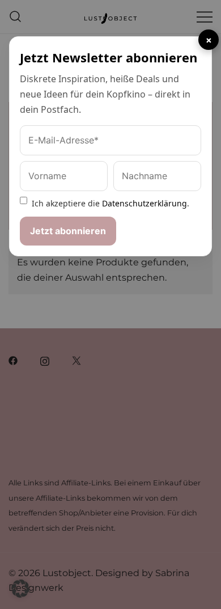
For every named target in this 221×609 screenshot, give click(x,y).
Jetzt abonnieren (68, 230)
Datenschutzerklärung (144, 203)
